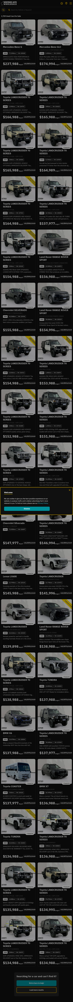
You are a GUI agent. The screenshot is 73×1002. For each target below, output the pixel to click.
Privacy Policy (43, 503)
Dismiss (27, 509)
